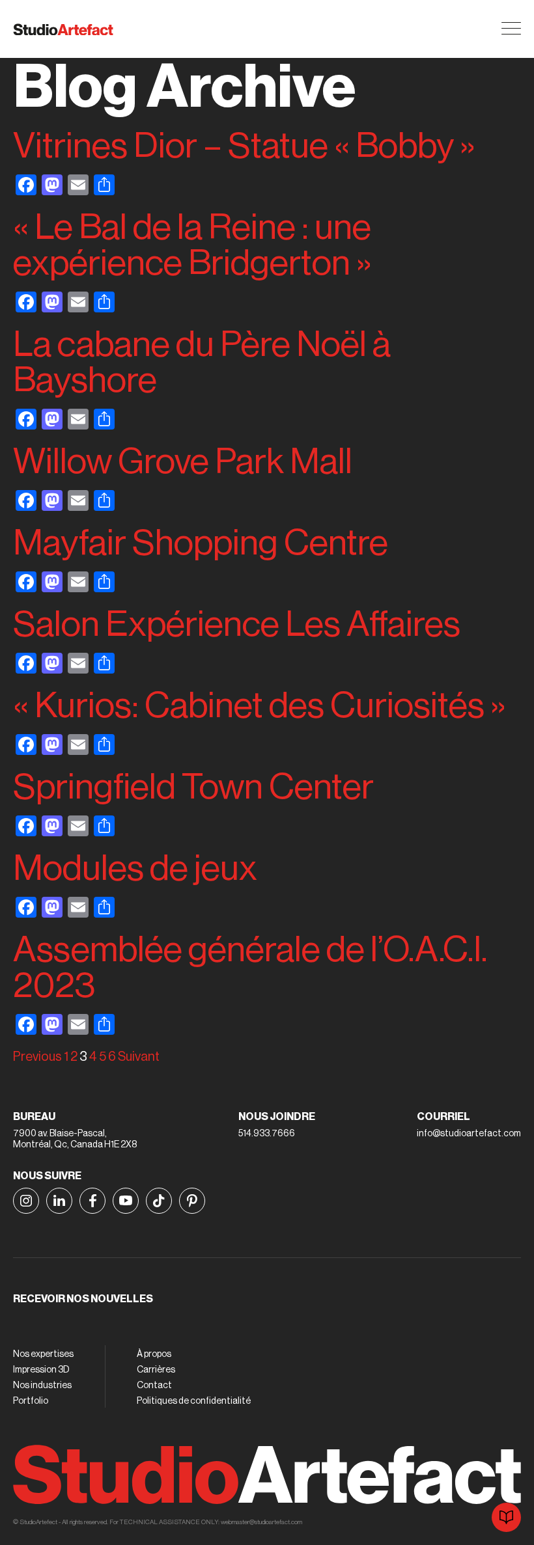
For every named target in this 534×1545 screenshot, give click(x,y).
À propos (154, 1354)
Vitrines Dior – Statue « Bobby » (244, 146)
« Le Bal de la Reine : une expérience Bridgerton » (192, 245)
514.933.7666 (266, 1133)
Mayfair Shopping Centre (200, 543)
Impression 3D (41, 1369)
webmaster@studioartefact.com (261, 1522)
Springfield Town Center (193, 787)
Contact (154, 1385)
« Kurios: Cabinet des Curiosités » (259, 706)
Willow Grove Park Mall (182, 462)
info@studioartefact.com (469, 1133)
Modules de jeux (135, 868)
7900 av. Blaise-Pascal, (60, 1133)
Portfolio (30, 1401)
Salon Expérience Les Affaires (236, 624)
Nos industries (42, 1385)
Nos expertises (43, 1354)
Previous (37, 1056)
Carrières (156, 1369)
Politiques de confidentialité (194, 1401)
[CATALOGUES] (506, 1517)
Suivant (139, 1056)
